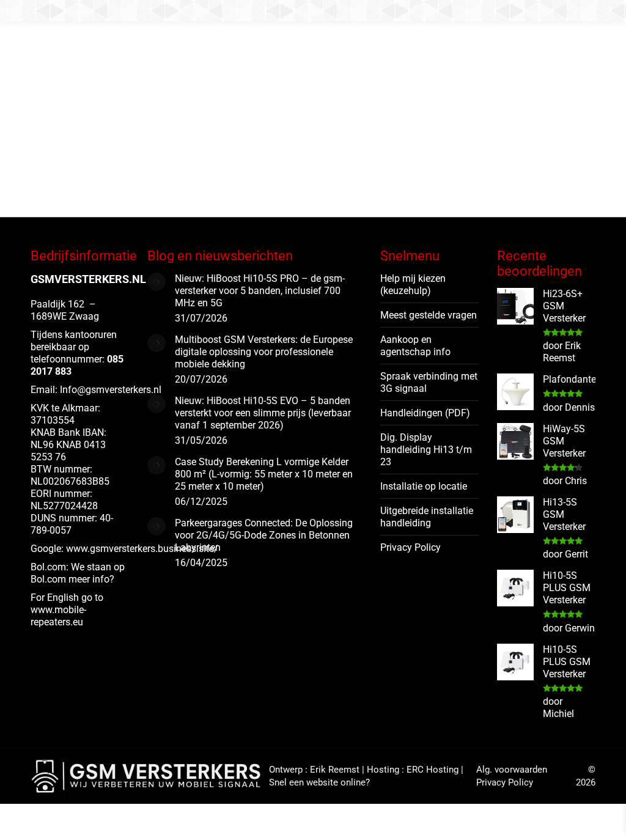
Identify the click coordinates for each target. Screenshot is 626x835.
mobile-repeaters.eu (58, 616)
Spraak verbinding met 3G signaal (428, 382)
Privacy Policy (410, 547)
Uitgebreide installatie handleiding (426, 517)
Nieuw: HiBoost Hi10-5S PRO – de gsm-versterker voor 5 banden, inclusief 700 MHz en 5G (260, 291)
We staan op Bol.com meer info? (78, 573)
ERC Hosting (432, 769)
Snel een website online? (319, 782)
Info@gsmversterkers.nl (110, 389)
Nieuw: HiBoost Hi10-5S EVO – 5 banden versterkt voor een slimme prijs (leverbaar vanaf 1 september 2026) (263, 413)
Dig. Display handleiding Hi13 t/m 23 (426, 450)
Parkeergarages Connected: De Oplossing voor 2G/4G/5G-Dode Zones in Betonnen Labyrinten (264, 535)
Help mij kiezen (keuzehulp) (413, 284)
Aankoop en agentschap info (415, 346)
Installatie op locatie (423, 486)
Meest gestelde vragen (428, 315)
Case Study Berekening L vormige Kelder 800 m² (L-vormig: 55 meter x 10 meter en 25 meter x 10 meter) (264, 474)
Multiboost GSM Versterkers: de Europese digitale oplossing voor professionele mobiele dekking (264, 352)
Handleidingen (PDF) (425, 413)
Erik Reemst (334, 769)
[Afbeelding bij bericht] (156, 282)
